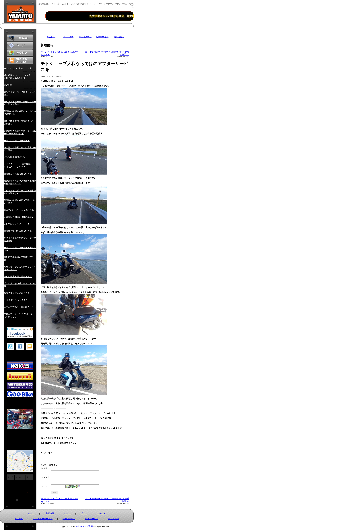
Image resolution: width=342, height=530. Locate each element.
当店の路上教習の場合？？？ (18, 276)
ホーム (31, 513)
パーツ (67, 513)
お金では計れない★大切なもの (19, 210)
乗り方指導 (119, 36)
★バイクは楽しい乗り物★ (17, 140)
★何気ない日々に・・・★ (17, 224)
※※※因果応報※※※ (14, 157)
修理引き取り (85, 36)
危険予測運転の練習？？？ (17, 293)
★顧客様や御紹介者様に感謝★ (19, 217)
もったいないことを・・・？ (18, 68)
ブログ (84, 513)
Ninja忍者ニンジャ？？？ (16, 300)
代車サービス (102, 36)
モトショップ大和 (84, 526)
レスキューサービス (43, 518)
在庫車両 (50, 513)
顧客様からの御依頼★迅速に (18, 174)
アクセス (101, 513)
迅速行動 (8, 85)
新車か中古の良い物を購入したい (20, 307)
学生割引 (51, 36)
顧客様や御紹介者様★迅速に (18, 231)
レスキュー (68, 36)
